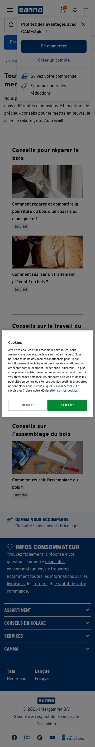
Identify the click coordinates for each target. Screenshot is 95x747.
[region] (47, 373)
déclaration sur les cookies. (60, 390)
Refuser (28, 405)
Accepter (67, 405)
